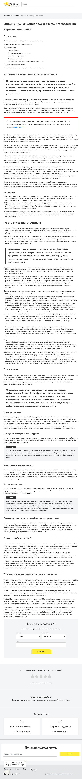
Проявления (11, 47)
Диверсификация (13, 51)
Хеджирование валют (15, 59)
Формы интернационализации (19, 44)
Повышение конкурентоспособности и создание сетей (25, 62)
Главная (6, 16)
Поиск (69, 754)
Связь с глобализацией (15, 64)
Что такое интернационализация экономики (25, 41)
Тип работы (45, 633)
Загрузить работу (34, 770)
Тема (17, 641)
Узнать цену (41, 652)
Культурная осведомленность (17, 56)
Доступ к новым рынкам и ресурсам (19, 53)
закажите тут (18, 127)
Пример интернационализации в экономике (24, 68)
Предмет (18, 633)
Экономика (14, 16)
